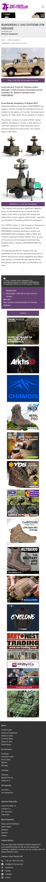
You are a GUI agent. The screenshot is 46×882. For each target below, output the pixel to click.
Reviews (4, 765)
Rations (4, 762)
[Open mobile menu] (43, 7)
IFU (31, 280)
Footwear (5, 754)
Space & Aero (6, 741)
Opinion (4, 833)
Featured (25, 280)
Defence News (7, 736)
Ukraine (36, 284)
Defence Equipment (9, 34)
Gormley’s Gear (7, 757)
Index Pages (6, 827)
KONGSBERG (33, 282)
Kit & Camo (5, 759)
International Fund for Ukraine (15, 282)
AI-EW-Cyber (6, 730)
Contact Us (5, 809)
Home (3, 40)
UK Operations (7, 793)
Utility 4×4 (5, 780)
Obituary (4, 830)
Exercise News (7, 739)
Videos (4, 835)
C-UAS (6, 280)
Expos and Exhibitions (10, 824)
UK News (5, 790)
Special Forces (7, 777)
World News (6, 744)
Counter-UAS (15, 280)
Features (4, 775)
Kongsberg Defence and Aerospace (17, 284)
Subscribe (5, 814)
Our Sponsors (6, 812)
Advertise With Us (8, 806)
